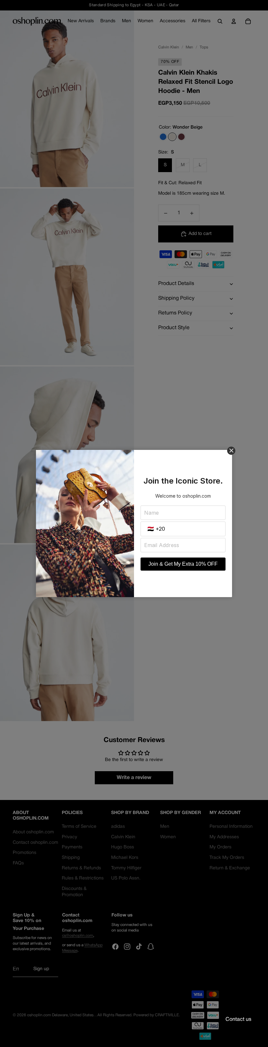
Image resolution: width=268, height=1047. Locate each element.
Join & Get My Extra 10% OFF (183, 564)
